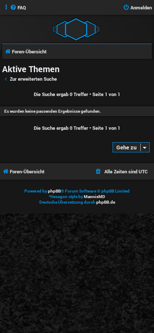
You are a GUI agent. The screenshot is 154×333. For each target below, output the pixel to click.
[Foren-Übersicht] (76, 29)
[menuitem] (18, 8)
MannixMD (94, 196)
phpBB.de (105, 202)
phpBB (54, 191)
